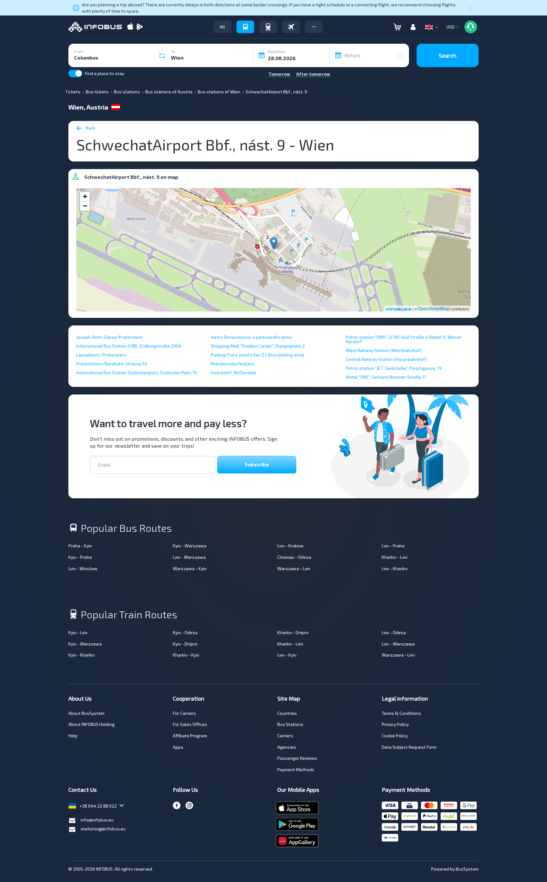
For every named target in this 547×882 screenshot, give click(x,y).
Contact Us (82, 789)
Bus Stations (290, 724)
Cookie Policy (395, 735)
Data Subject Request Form (409, 747)
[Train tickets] (268, 27)
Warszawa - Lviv (293, 568)
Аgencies (286, 747)
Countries (287, 713)
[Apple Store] (130, 27)
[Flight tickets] (291, 27)
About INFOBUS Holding (91, 724)
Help (73, 735)
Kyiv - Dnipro (185, 643)
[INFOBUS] (95, 27)
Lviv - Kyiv (286, 655)
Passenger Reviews (297, 758)
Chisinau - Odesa (294, 557)
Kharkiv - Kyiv (186, 655)
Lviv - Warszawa (189, 557)
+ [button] (85, 196)
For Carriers (184, 713)
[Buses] (245, 27)
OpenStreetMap (434, 308)
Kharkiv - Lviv (394, 557)
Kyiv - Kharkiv (81, 655)
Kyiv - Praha (80, 557)
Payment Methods (295, 769)
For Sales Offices (190, 724)
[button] (314, 27)
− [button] (85, 206)
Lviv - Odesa (394, 632)
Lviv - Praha (393, 545)
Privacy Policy (395, 724)
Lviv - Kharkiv (394, 568)
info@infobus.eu (97, 819)
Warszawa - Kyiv (189, 568)
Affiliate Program (190, 735)
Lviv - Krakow (290, 545)
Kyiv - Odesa (185, 632)
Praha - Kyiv (80, 545)
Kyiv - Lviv (77, 632)
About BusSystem (86, 713)
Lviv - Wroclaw (82, 568)
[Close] (471, 7)
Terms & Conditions (401, 713)
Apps (178, 747)
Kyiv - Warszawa (189, 545)
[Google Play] (139, 27)
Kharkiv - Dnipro (293, 632)
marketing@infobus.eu (103, 828)
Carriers (285, 735)
